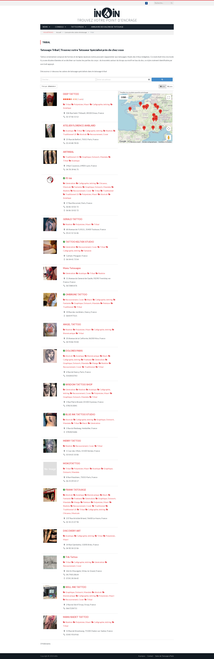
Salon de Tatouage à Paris (164, 656)
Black (89, 299)
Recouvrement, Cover (99, 134)
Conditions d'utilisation (165, 142)
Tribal (68, 104)
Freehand (87, 359)
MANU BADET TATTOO (76, 617)
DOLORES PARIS (74, 350)
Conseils (59, 27)
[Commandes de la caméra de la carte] (168, 128)
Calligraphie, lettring (101, 104)
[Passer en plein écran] (168, 97)
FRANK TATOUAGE (76, 489)
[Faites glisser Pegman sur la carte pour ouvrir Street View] (168, 137)
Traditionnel (108, 190)
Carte (170, 86)
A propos (141, 656)
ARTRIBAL (68, 151)
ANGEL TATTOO (72, 324)
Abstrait (83, 134)
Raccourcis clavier (135, 142)
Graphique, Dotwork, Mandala (95, 157)
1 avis (80, 99)
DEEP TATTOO (71, 94)
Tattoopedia (77, 27)
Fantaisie (78, 187)
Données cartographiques (149, 142)
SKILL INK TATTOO (76, 587)
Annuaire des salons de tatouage (107, 27)
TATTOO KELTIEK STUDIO (80, 241)
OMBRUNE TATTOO (76, 294)
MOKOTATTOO (71, 463)
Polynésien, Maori (81, 104)
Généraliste (70, 183)
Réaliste (109, 130)
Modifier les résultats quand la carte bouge (134, 92)
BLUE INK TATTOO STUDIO (80, 414)
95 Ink (69, 178)
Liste (163, 86)
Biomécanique (93, 356)
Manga (95, 363)
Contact (150, 656)
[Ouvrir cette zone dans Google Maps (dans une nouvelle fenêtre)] (123, 141)
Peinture (106, 303)
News (45, 27)
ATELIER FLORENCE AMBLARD (79, 125)
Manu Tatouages (72, 268)
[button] (144, 107)
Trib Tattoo (72, 557)
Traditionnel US (72, 157)
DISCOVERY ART (72, 530)
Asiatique (69, 130)
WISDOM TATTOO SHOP (79, 384)
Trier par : (48, 86)
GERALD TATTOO (72, 219)
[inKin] (107, 14)
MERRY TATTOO (72, 440)
